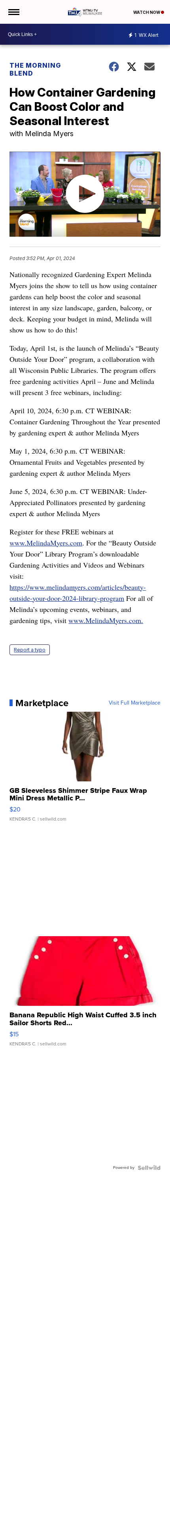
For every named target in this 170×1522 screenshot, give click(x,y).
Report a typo (29, 650)
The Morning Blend (35, 69)
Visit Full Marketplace (135, 703)
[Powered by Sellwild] (149, 1167)
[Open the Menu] (13, 12)
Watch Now (147, 12)
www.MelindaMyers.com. (105, 620)
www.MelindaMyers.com (45, 542)
